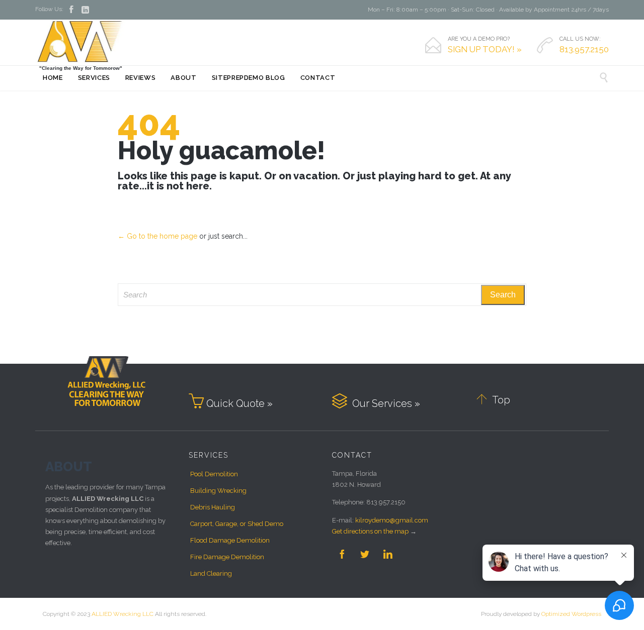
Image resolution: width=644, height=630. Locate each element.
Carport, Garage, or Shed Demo (236, 524)
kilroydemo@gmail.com (391, 520)
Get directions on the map (370, 531)
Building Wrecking (218, 490)
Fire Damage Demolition (227, 557)
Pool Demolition (214, 474)
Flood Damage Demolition (230, 540)
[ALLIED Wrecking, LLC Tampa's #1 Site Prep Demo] (80, 41)
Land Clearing (211, 573)
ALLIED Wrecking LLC (122, 613)
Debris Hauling (212, 507)
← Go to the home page (157, 236)
